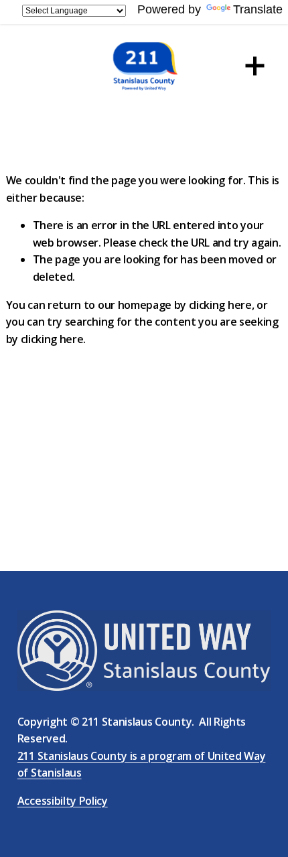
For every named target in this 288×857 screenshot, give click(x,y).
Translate (258, 9)
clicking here (220, 305)
